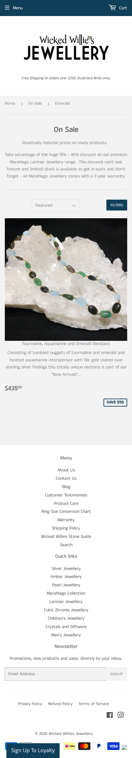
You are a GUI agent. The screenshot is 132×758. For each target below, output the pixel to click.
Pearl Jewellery (66, 585)
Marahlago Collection (66, 593)
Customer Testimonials (66, 495)
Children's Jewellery (66, 618)
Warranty (66, 520)
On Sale (35, 103)
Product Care (66, 503)
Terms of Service (93, 704)
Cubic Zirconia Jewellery (66, 610)
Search (66, 545)
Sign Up (116, 674)
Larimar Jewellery (66, 602)
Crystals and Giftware (66, 627)
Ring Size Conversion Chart (66, 511)
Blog (66, 487)
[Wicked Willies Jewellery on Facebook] (109, 716)
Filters (117, 205)
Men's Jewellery (66, 635)
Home (10, 103)
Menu (18, 8)
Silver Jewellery (66, 568)
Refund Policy (60, 704)
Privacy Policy (30, 704)
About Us (66, 470)
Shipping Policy (66, 528)
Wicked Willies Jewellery (71, 734)
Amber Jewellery (66, 576)
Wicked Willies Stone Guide (66, 536)
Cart (122, 8)
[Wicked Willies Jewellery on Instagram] (121, 716)
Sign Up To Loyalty (33, 750)
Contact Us (66, 478)
